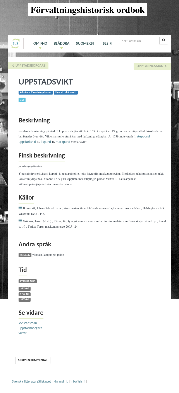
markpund (63, 142)
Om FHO (40, 44)
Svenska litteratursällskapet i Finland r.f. (40, 381)
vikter (23, 333)
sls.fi (107, 44)
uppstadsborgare (30, 66)
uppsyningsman (150, 66)
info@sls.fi (78, 381)
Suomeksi (85, 44)
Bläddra (61, 44)
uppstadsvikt (27, 142)
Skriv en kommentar (33, 360)
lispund (46, 142)
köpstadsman (28, 323)
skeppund (143, 136)
